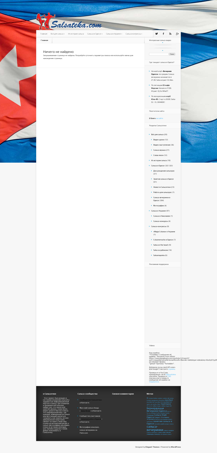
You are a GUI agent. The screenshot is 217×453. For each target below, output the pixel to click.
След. (162, 50)
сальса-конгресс (152, 432)
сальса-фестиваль (164, 432)
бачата (158, 419)
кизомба (157, 424)
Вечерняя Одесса (157, 410)
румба (163, 424)
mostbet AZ (150, 402)
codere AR (166, 398)
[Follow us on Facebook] (163, 33)
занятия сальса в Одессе (159, 422)
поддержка (154, 382)
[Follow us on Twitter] (156, 33)
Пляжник (150, 415)
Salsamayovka (159, 255)
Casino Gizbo (153, 398)
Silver (158, 404)
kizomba (161, 400)
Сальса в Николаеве (161, 216)
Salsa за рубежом (160, 250)
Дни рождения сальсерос (164, 171)
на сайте (156, 118)
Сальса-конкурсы (160, 221)
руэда (167, 424)
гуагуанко (150, 421)
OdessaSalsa (171, 374)
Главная (43, 34)
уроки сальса (167, 434)
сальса (171, 424)
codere (160, 398)
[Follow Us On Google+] (177, 33)
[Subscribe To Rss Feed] (170, 33)
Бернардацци (155, 408)
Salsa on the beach (160, 245)
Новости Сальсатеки (162, 187)
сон (161, 434)
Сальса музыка (159, 150)
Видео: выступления (161, 145)
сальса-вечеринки (155, 428)
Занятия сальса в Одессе (163, 179)
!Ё (147, 398)
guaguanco (155, 400)
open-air (149, 404)
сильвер (157, 434)
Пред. (162, 42)
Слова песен (158, 155)
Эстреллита (151, 419)
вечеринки (164, 419)
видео (170, 419)
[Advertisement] (158, 305)
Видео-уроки (158, 140)
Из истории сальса (76, 34)
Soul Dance (166, 404)
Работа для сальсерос (162, 192)
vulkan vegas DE (166, 406)
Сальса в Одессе (95, 34)
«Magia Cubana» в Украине (164, 232)
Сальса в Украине (114, 34)
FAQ (169, 376)
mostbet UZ (167, 402)
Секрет (157, 417)
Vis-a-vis (149, 406)
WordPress (176, 447)
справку (171, 369)
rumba (155, 404)
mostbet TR (159, 402)
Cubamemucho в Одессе (163, 240)
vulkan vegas (157, 406)
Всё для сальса (58, 34)
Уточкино (165, 417)
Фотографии (158, 206)
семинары (150, 434)
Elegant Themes (152, 447)
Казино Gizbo (155, 413)
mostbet (169, 400)
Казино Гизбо (164, 413)
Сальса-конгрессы (134, 34)
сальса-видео (169, 430)
